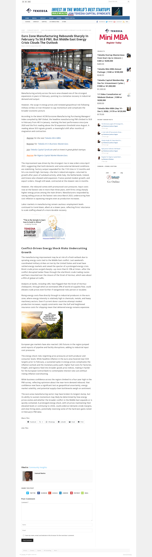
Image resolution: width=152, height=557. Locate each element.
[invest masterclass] (44, 242)
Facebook (44, 493)
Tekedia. (23, 554)
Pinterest (77, 493)
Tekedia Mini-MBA (52, 138)
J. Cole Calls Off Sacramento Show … (112, 132)
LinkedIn (65, 493)
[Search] (128, 1)
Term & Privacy (127, 554)
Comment (24, 502)
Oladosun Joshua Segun (110, 126)
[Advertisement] (56, 450)
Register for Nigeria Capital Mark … (112, 157)
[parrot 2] (42, 340)
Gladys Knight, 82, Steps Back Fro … (112, 140)
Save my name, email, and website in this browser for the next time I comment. (49, 535)
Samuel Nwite (34, 46)
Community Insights (33, 30)
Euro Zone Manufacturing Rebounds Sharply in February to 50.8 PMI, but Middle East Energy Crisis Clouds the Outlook (54, 39)
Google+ (55, 493)
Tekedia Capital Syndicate (41, 149)
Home (23, 30)
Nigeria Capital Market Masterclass (52, 155)
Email (86, 493)
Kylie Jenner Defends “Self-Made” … (112, 149)
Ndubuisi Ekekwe (108, 159)
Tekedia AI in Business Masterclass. (53, 144)
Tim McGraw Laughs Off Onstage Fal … (113, 124)
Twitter (32, 493)
